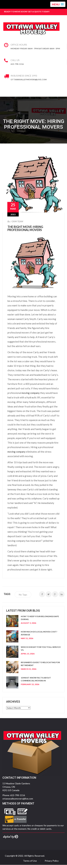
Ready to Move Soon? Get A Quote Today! (27, 11)
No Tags (23, 594)
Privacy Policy (52, 861)
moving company (31, 392)
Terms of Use (30, 861)
